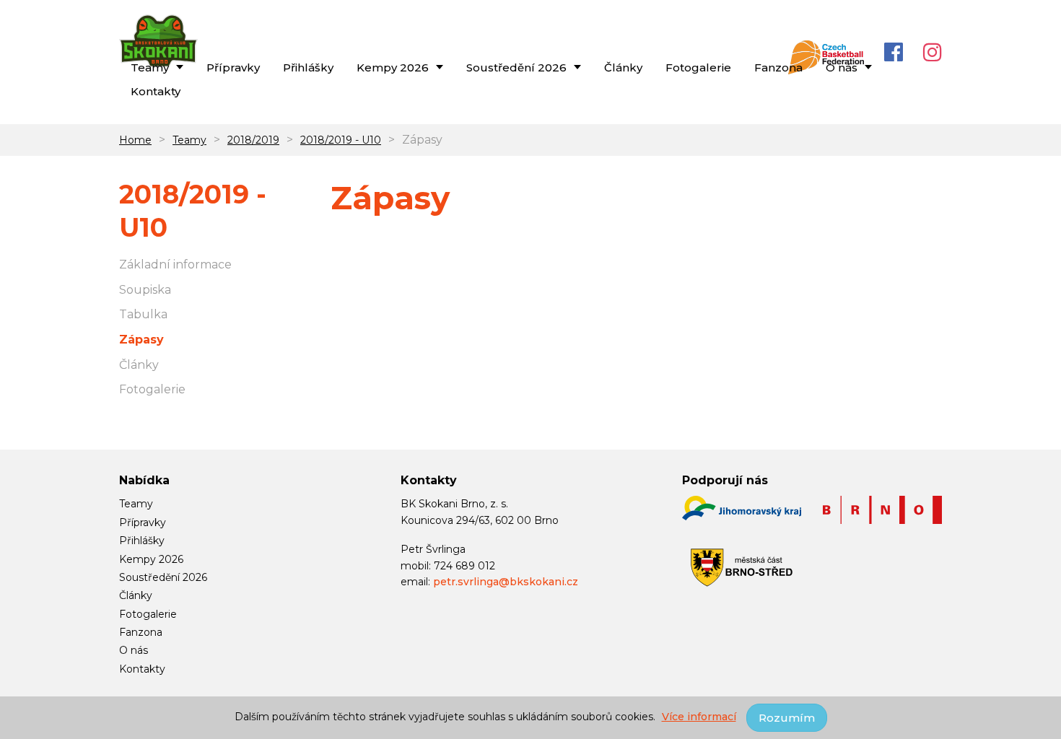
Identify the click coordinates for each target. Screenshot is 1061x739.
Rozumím (787, 718)
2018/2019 (253, 140)
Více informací (699, 716)
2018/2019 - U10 (340, 140)
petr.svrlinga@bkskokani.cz (505, 581)
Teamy (189, 140)
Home (135, 140)
